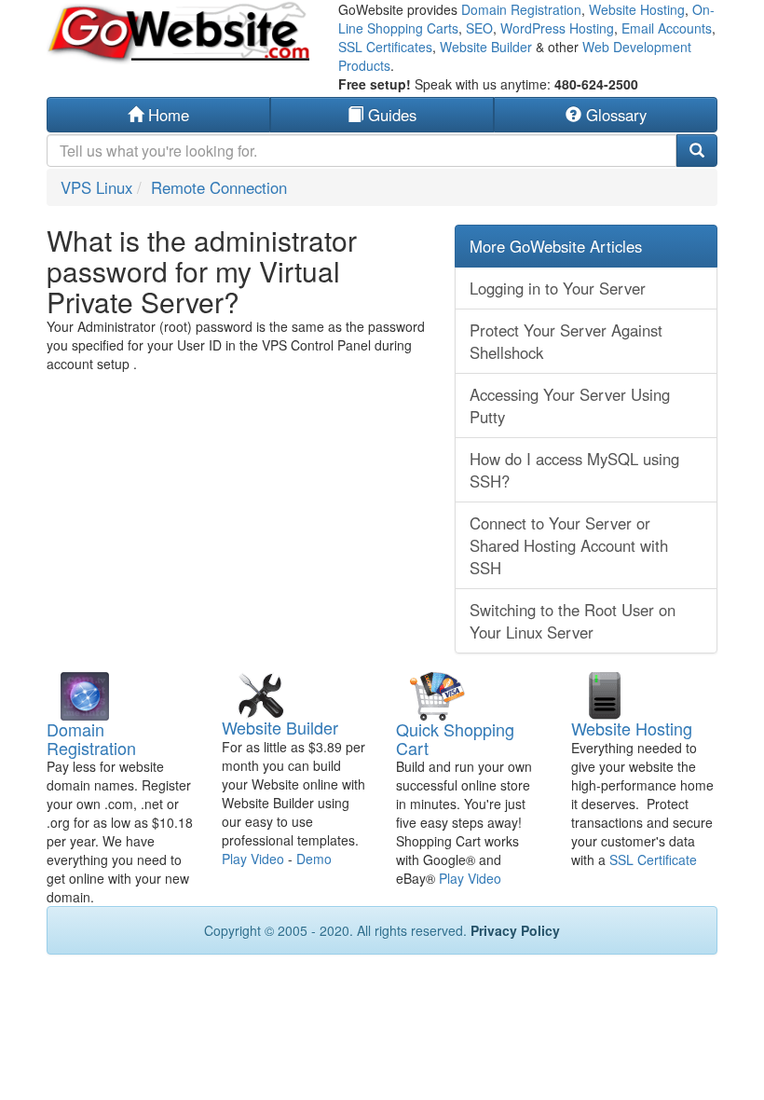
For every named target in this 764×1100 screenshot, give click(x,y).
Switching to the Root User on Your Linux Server (572, 620)
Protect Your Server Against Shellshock (566, 341)
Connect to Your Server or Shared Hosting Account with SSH (569, 545)
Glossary (614, 114)
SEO (479, 28)
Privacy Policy (515, 930)
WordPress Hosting (557, 28)
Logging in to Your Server (558, 288)
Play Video (253, 858)
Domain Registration (521, 9)
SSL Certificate (653, 859)
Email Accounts (666, 28)
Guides (389, 114)
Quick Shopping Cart (455, 738)
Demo (314, 858)
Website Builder (486, 46)
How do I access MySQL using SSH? (574, 469)
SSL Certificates (385, 46)
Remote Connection (219, 187)
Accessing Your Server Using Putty (570, 405)
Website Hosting (637, 9)
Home (166, 114)
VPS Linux (96, 187)
